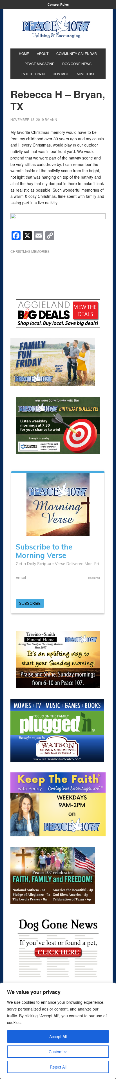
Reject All (58, 1067)
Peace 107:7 (56, 27)
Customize (58, 1051)
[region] (58, 1031)
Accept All (58, 1036)
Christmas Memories (30, 251)
